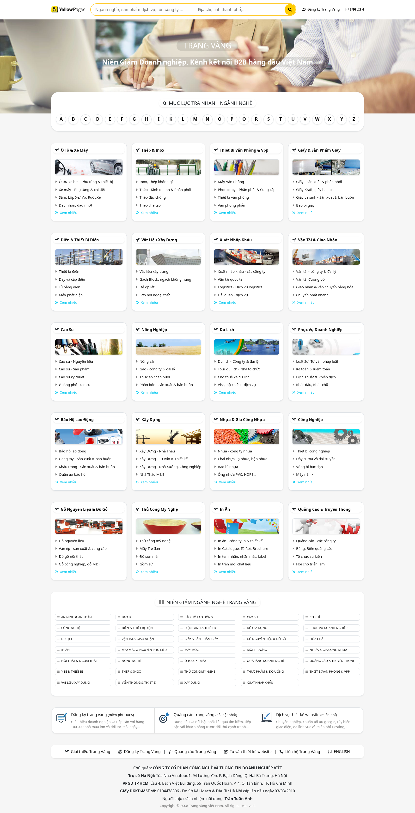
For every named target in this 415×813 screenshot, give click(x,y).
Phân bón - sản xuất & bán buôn (166, 384)
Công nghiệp (310, 419)
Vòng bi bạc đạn (309, 466)
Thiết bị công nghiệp (313, 451)
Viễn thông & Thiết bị (139, 682)
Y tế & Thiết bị (72, 671)
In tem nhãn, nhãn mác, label (242, 556)
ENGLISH (356, 9)
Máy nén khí (306, 474)
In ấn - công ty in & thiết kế (240, 540)
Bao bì (127, 617)
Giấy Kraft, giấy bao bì (314, 189)
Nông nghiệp (154, 329)
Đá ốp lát (147, 287)
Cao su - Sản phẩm (74, 369)
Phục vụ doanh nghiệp (320, 329)
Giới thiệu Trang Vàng (90, 751)
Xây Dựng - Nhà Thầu (157, 451)
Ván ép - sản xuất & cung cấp (83, 548)
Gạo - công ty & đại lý (157, 369)
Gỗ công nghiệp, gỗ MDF (79, 564)
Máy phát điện (71, 294)
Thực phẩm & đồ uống (265, 671)
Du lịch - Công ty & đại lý (238, 361)
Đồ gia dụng (257, 628)
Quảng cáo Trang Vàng (195, 751)
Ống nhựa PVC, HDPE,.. (237, 474)
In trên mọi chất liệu (234, 564)
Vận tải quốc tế (230, 279)
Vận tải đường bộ (310, 279)
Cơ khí (315, 617)
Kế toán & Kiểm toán (313, 369)
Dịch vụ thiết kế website (306, 714)
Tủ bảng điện (69, 287)
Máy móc (191, 649)
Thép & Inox (152, 150)
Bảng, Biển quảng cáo (314, 548)
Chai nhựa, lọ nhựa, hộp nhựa (242, 458)
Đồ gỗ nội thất (71, 556)
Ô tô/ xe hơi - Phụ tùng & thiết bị (86, 181)
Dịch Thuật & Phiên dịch (316, 376)
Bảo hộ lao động (77, 419)
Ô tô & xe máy (74, 150)
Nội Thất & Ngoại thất (79, 661)
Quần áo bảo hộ (72, 474)
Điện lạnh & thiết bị (200, 628)
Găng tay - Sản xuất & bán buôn (85, 458)
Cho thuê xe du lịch (234, 376)
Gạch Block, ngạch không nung (165, 279)
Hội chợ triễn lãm (310, 564)
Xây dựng (150, 419)
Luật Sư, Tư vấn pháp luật (317, 361)
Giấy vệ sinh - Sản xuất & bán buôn (325, 197)
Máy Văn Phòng (231, 181)
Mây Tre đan (150, 548)
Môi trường (257, 649)
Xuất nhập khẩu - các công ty (241, 271)
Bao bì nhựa (228, 466)
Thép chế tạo (150, 205)
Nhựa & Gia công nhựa (242, 419)
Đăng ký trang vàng (102, 714)
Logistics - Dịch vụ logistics (240, 287)
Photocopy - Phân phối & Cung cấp (246, 189)
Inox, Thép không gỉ (156, 181)
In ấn (225, 509)
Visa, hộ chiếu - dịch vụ (237, 384)
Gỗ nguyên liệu (71, 540)
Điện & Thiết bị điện (80, 240)
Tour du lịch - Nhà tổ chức (239, 369)
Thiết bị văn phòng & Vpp (244, 150)
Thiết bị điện (69, 271)
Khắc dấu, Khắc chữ (312, 384)
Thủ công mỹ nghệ (159, 509)
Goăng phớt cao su (74, 384)
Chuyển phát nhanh (312, 294)
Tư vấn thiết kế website (251, 751)
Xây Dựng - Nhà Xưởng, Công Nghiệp (170, 466)
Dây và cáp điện (72, 279)
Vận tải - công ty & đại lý (316, 271)
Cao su (67, 329)
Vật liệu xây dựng (159, 240)
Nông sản (147, 361)
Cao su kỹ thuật (71, 376)
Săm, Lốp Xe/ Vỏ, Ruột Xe (80, 197)
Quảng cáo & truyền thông (324, 509)
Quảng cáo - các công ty (316, 540)
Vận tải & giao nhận (317, 240)
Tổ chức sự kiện (309, 556)
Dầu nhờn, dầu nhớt (75, 205)
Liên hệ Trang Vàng (302, 751)
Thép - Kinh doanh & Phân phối (165, 189)
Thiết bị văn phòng (233, 197)
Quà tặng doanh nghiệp (267, 661)
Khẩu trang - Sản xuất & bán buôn (87, 466)
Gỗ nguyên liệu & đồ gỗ (84, 509)
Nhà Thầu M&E (152, 474)
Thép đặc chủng (153, 197)
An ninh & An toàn (76, 617)
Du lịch (227, 329)
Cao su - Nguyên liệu (76, 361)
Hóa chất (317, 639)
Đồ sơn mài (149, 556)
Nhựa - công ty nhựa (235, 451)
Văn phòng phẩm (232, 205)
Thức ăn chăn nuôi (155, 376)
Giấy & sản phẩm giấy (319, 150)
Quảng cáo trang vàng (205, 714)
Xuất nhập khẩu (236, 240)
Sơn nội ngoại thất (155, 294)
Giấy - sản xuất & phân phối (319, 181)
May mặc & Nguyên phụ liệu (144, 649)
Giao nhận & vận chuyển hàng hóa (324, 287)
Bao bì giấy (305, 205)
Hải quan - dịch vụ (233, 294)
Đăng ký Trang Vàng (323, 9)
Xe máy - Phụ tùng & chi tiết (82, 189)
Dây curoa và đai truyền (316, 458)
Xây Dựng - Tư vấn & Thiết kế (164, 458)
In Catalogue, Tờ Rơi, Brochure (243, 548)
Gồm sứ (146, 564)
